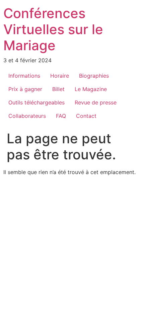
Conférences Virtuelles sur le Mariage (53, 29)
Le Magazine (91, 89)
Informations (24, 75)
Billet (58, 89)
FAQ (61, 115)
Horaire (59, 75)
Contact (86, 115)
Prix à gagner (25, 89)
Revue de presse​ (96, 102)
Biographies (94, 75)
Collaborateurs (27, 115)
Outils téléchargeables (36, 102)
